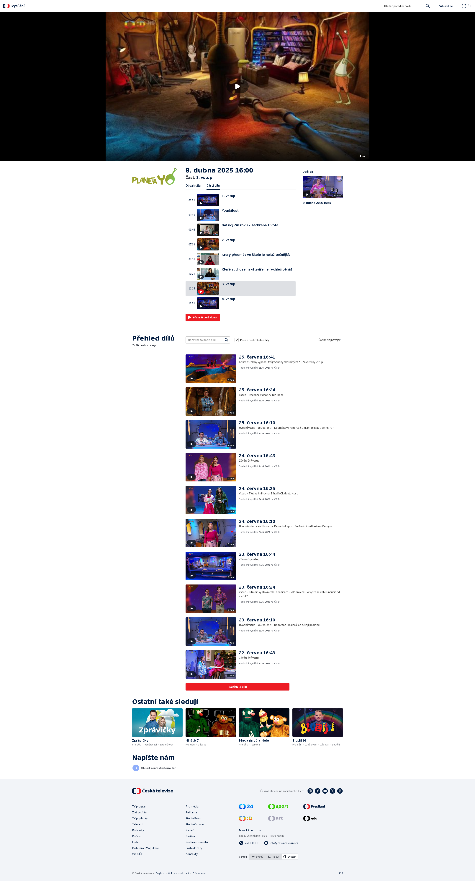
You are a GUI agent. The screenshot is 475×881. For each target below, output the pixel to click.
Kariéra (190, 836)
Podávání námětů (197, 842)
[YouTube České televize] (325, 791)
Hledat (428, 6)
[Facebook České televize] (318, 791)
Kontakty (192, 854)
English (160, 873)
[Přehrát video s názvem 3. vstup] (237, 86)
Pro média (192, 806)
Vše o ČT (137, 854)
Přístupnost (199, 873)
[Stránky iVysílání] (314, 808)
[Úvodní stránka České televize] (153, 791)
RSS (341, 873)
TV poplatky (140, 818)
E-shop (136, 842)
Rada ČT (191, 830)
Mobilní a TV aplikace (145, 848)
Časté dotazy (194, 848)
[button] (237, 86)
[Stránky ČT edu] (310, 819)
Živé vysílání (139, 812)
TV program (139, 806)
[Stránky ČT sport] (278, 808)
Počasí (136, 836)
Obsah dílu (193, 185)
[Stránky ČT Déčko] (245, 819)
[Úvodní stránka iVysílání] (17, 6)
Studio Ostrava (195, 824)
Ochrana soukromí (178, 873)
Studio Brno (193, 818)
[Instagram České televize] (310, 791)
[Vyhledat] (226, 340)
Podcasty (138, 830)
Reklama (191, 812)
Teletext (137, 824)
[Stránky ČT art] (275, 819)
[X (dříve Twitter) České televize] (332, 791)
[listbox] (273, 857)
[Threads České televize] (340, 791)
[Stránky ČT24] (246, 808)
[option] (257, 856)
